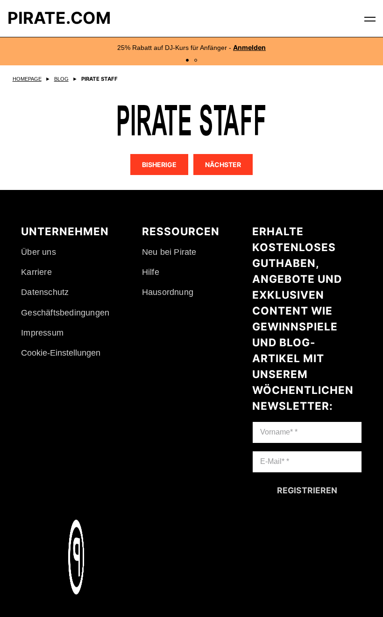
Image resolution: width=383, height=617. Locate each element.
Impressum (42, 332)
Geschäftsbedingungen (65, 312)
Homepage (27, 79)
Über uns (38, 252)
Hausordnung (167, 292)
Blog (61, 79)
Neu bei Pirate (169, 252)
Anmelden (250, 47)
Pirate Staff (100, 79)
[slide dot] (187, 60)
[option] (191, 51)
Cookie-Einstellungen (60, 353)
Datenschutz (45, 292)
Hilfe (150, 272)
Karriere (36, 272)
